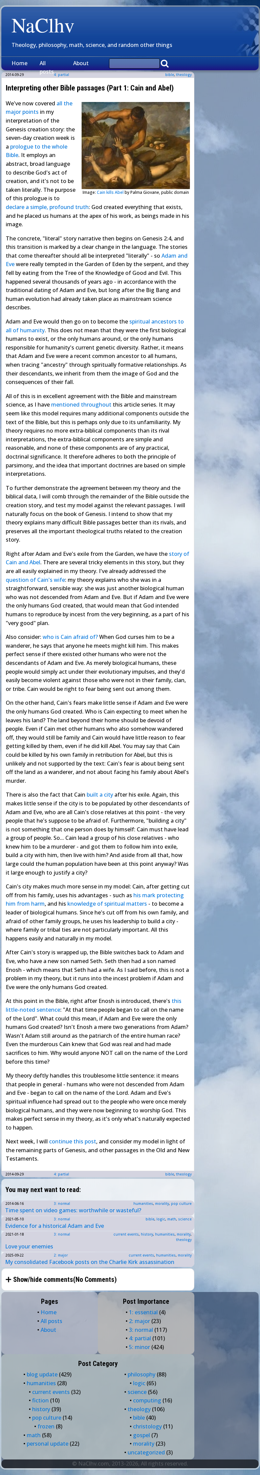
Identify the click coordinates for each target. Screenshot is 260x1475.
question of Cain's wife (35, 580)
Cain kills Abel (110, 192)
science (185, 1219)
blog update (42, 1374)
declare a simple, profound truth (47, 207)
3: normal (62, 1203)
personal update (47, 1443)
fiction (40, 1400)
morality (162, 1203)
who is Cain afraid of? (70, 637)
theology (184, 74)
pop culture (181, 1203)
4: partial (61, 1174)
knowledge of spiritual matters (107, 903)
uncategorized (146, 1452)
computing (147, 1400)
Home (19, 63)
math (171, 1219)
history (147, 1234)
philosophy (141, 1374)
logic (160, 1219)
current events (126, 1234)
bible (169, 74)
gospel (141, 1435)
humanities (143, 1203)
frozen (46, 1426)
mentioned (65, 404)
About (81, 63)
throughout (96, 404)
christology (147, 1426)
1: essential (143, 1312)
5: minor (139, 1347)
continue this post (72, 1141)
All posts (47, 67)
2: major (61, 1255)
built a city (100, 794)
